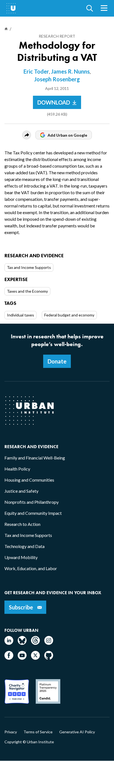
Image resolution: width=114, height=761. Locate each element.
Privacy (10, 732)
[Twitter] (35, 658)
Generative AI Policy (77, 732)
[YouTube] (22, 658)
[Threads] (35, 643)
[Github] (48, 658)
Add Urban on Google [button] (67, 135)
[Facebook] (8, 658)
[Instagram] (48, 643)
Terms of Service (38, 732)
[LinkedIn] (8, 643)
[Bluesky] (22, 643)
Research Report (57, 36)
